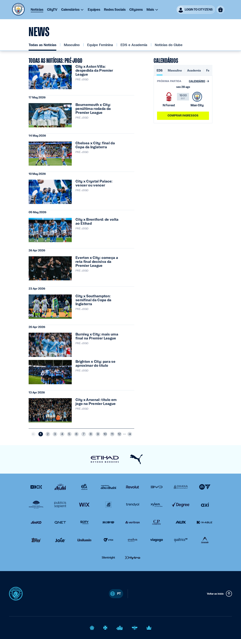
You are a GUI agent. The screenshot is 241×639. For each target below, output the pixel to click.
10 (105, 434)
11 (112, 434)
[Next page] (129, 434)
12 (119, 434)
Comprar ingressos (183, 115)
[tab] (159, 71)
